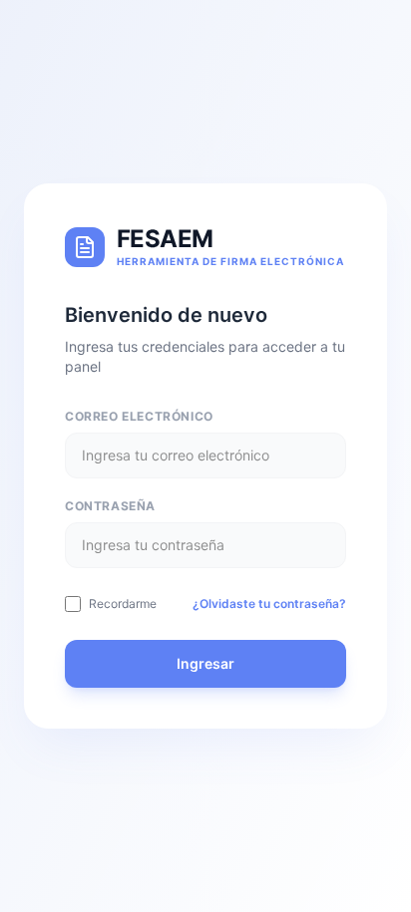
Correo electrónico (139, 416)
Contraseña (110, 505)
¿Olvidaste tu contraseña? (269, 603)
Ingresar (205, 663)
